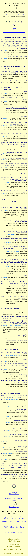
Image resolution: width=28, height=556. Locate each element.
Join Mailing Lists (14, 541)
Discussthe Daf (13, 531)
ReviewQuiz (6, 527)
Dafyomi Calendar (14, 546)
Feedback (7, 553)
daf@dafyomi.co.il (9, 14)
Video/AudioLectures (20, 531)
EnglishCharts (18, 522)
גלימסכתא (7, 531)
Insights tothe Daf (6, 517)
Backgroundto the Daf (14, 517)
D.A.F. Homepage (14, 507)
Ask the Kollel (14, 544)
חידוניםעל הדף (22, 527)
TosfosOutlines (11, 522)
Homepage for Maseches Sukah (14, 499)
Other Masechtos (14, 539)
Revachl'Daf (24, 522)
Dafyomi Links (19, 553)
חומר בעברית (8, 550)
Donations (20, 550)
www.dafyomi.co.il (18, 14)
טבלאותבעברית (12, 527)
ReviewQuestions (21, 517)
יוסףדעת (17, 527)
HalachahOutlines (4, 522)
